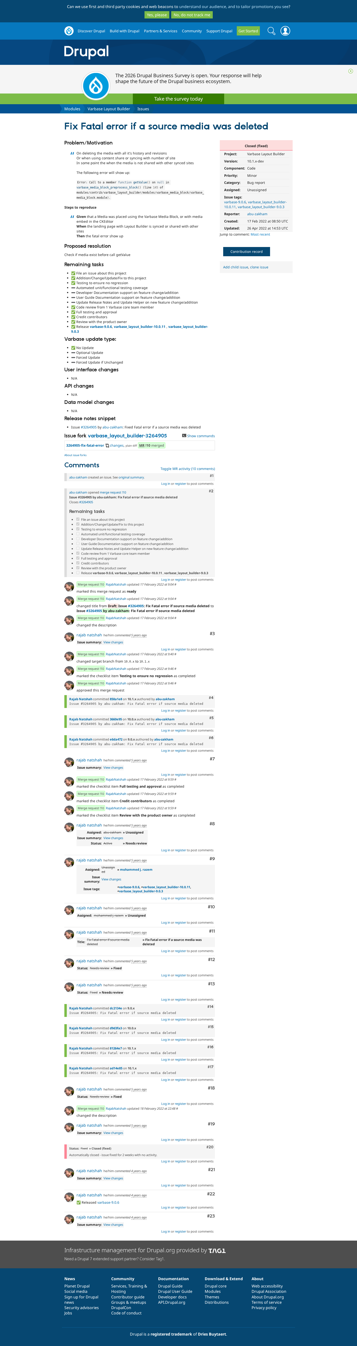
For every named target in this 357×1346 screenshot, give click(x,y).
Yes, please (157, 14)
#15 (210, 1026)
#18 (211, 1088)
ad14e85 (116, 1068)
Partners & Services (160, 30)
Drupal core (216, 1286)
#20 (209, 1147)
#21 (211, 1170)
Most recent (260, 234)
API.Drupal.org (171, 1302)
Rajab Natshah (80, 699)
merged (151, 445)
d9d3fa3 (116, 1028)
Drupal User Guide (175, 1291)
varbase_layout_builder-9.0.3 (261, 206)
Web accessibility (267, 1286)
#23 (211, 1216)
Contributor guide (127, 1297)
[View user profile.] (69, 587)
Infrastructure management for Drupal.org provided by (136, 1250)
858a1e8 (116, 699)
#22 (211, 1194)
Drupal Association (269, 1291)
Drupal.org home (69, 31)
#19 (211, 1124)
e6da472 (116, 739)
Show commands (200, 436)
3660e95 (116, 719)
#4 (211, 697)
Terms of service (267, 1302)
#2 (211, 491)
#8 (212, 824)
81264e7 (116, 1048)
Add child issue (235, 267)
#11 (212, 931)
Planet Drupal (77, 1286)
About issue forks (75, 455)
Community (192, 30)
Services (118, 1286)
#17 (210, 1067)
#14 (210, 1006)
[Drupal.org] (129, 52)
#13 (211, 984)
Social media (75, 1291)
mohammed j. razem (136, 869)
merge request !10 (113, 492)
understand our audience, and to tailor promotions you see (234, 6)
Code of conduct (126, 1313)
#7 (212, 759)
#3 (212, 634)
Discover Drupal (91, 30)
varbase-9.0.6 (235, 202)
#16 (210, 1047)
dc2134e (116, 1008)
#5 (211, 718)
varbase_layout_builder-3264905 (127, 436)
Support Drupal (219, 30)
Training (135, 1286)
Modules (72, 108)
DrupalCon (121, 1307)
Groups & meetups (128, 1302)
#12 (211, 960)
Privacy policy (264, 1307)
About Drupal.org (268, 1297)
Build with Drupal (124, 30)
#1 (211, 475)
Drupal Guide (170, 1286)
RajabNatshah (116, 584)
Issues (143, 108)
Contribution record (246, 251)
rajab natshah (89, 635)
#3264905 (89, 427)
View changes (113, 642)
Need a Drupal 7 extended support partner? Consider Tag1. (114, 1258)
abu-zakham (257, 214)
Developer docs (172, 1297)
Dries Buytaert (212, 1334)
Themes (212, 1297)
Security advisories (81, 1307)
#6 (211, 737)
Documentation (173, 1278)
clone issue (259, 267)
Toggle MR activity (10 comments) (188, 468)
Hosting (118, 1291)
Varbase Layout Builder (109, 108)
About (258, 1278)
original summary (131, 477)
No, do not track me (192, 14)
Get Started (248, 30)
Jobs (68, 1313)
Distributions (217, 1302)
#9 (212, 859)
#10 (211, 907)
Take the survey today (178, 98)
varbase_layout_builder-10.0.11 (139, 326)
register (180, 483)
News (69, 1278)
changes (117, 445)
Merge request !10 (91, 584)
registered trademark (171, 1334)
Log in (165, 483)
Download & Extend (224, 1278)
